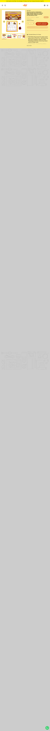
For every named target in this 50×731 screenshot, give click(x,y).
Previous (4, 21)
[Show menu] (2, 5)
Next (22, 21)
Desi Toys (29, 10)
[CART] (47, 5)
